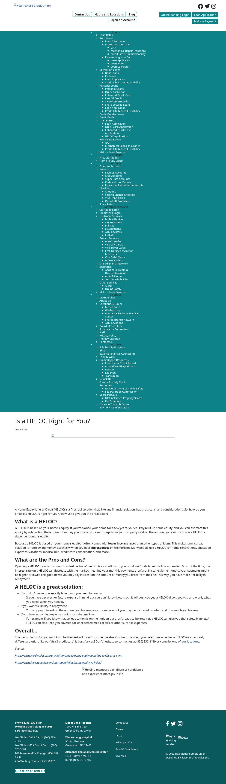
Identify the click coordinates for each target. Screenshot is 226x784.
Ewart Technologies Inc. (196, 757)
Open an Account (123, 20)
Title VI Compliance (127, 749)
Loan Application (205, 15)
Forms (119, 729)
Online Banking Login (175, 15)
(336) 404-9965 (43, 726)
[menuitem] (116, 32)
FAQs (119, 736)
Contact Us (122, 722)
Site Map (121, 755)
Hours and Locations (109, 14)
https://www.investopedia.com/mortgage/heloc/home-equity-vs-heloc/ (58, 663)
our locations (190, 641)
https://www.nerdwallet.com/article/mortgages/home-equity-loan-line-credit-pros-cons (68, 655)
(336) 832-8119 (33, 722)
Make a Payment (205, 21)
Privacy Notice (124, 742)
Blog (132, 14)
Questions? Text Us (30, 771)
